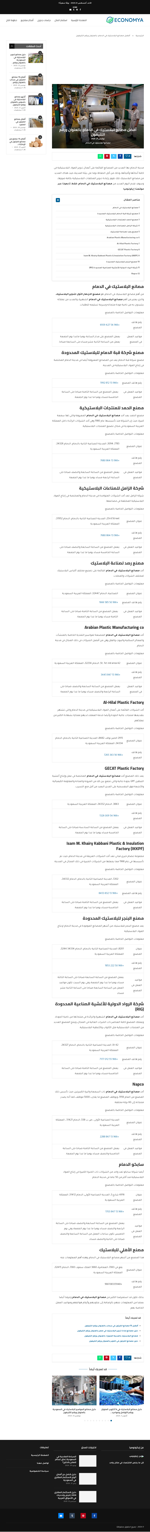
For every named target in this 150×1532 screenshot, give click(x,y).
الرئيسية (140, 36)
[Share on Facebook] (120, 156)
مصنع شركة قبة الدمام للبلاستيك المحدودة (117, 214)
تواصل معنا (43, 1463)
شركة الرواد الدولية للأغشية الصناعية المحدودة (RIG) (113, 268)
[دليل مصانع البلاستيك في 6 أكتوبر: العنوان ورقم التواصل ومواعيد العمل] (121, 1390)
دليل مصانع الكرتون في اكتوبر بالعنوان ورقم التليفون (113, 1341)
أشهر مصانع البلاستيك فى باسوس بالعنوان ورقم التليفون (17, 100)
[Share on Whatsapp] (100, 156)
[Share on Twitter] (114, 156)
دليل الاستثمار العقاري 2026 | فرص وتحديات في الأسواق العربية (65, 1495)
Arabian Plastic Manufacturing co (122, 238)
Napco (134, 274)
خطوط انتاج (11, 20)
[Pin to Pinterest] (107, 156)
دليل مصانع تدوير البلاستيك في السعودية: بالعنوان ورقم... (17, 58)
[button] (55, 1398)
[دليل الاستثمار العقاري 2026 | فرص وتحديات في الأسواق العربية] (87, 1497)
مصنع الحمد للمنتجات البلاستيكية (122, 220)
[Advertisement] (98, 62)
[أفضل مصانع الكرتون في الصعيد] (35, 123)
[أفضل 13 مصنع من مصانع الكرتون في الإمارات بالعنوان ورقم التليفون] (35, 142)
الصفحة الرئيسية (79, 20)
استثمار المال (60, 20)
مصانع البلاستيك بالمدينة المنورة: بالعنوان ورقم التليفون (111, 1336)
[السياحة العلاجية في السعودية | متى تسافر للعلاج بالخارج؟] (87, 1461)
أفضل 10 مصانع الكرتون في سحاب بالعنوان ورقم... (17, 80)
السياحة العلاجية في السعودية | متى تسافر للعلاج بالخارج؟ (65, 1459)
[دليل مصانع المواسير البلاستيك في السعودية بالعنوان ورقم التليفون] (74, 1390)
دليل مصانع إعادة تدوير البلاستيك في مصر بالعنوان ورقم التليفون (107, 1331)
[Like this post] (127, 156)
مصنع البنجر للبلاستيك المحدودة (121, 262)
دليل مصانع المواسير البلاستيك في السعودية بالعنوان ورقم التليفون (74, 1410)
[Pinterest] (77, 10)
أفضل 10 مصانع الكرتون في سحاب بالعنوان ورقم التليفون (111, 1326)
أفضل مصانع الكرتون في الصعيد (19, 122)
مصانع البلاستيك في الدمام (125, 208)
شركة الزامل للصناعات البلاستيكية (121, 226)
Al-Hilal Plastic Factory (127, 244)
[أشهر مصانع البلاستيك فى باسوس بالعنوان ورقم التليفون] (35, 100)
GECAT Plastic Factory (128, 250)
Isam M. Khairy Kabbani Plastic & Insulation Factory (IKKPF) (111, 256)
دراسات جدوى (44, 20)
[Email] (70, 10)
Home (75, 7)
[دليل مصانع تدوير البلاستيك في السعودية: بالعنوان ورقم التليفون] (35, 58)
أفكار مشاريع (27, 20)
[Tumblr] (73, 10)
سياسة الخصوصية (39, 1471)
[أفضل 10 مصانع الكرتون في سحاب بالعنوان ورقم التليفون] (35, 80)
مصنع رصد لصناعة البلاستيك (124, 232)
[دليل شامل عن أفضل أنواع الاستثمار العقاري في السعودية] (87, 1479)
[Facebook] (80, 10)
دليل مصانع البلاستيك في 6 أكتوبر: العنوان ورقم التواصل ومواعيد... (121, 1410)
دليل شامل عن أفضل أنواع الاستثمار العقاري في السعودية (65, 1477)
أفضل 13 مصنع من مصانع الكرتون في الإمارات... (17, 141)
